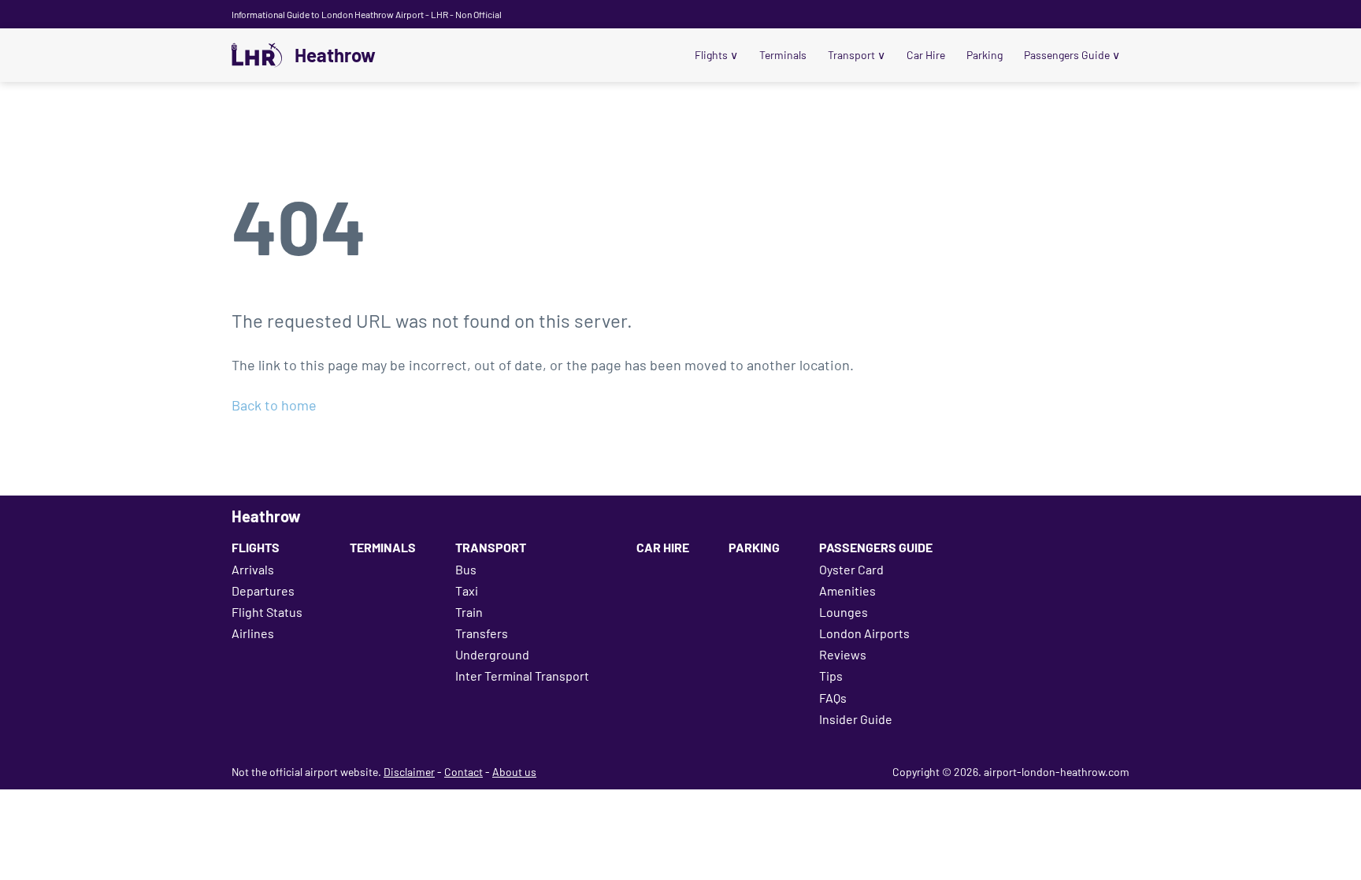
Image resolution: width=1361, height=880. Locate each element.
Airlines (253, 633)
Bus (466, 569)
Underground (492, 654)
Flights (716, 54)
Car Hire (926, 54)
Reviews (842, 654)
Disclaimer (409, 771)
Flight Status (267, 611)
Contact (463, 771)
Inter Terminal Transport (522, 675)
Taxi (466, 590)
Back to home (274, 405)
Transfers (481, 633)
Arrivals (253, 569)
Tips (831, 675)
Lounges (843, 611)
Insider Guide (855, 718)
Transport (856, 54)
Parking (984, 54)
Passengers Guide (1072, 54)
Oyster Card (851, 569)
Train (469, 611)
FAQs (833, 697)
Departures (263, 590)
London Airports (864, 633)
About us (514, 771)
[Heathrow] (257, 55)
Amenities (847, 590)
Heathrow (335, 55)
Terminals (783, 54)
